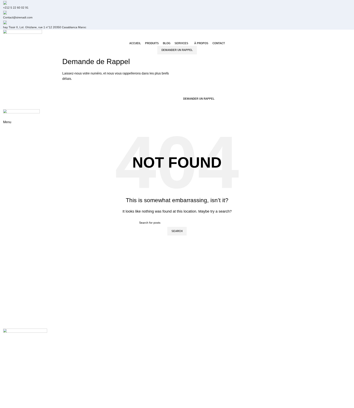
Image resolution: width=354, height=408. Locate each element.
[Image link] (25, 334)
